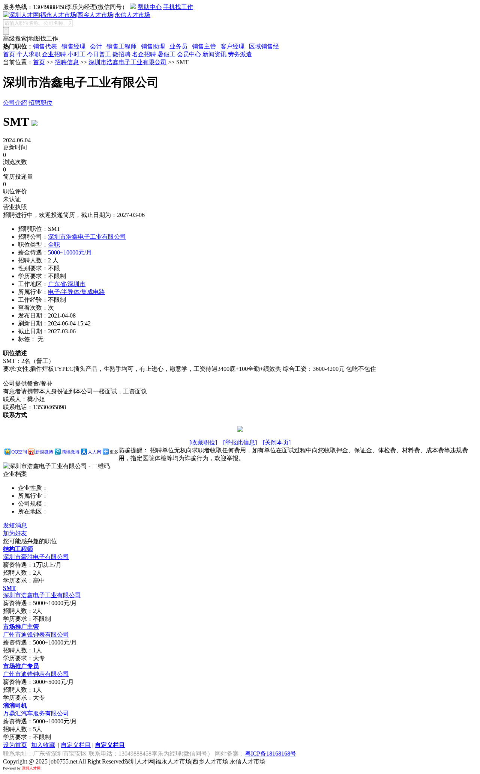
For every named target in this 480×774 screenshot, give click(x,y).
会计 (96, 46)
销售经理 (74, 46)
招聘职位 (40, 102)
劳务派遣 (240, 54)
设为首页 (15, 745)
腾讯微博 (71, 452)
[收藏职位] (203, 442)
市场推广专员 (21, 666)
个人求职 (28, 54)
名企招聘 (144, 54)
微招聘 (121, 54)
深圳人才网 (31, 768)
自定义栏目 (76, 745)
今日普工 (99, 54)
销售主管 (204, 46)
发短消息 (15, 525)
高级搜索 (15, 38)
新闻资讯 (214, 54)
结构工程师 (18, 549)
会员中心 (189, 54)
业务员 (179, 46)
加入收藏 (43, 745)
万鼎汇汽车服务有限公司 (36, 713)
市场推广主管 (21, 626)
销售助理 (153, 46)
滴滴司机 (15, 705)
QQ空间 (19, 452)
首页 (9, 54)
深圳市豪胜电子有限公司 (36, 557)
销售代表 (45, 46)
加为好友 (15, 533)
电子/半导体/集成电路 (76, 292)
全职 (54, 244)
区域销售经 (264, 46)
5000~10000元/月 (70, 252)
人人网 (94, 452)
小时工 (77, 54)
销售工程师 (121, 46)
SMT (9, 588)
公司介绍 (15, 102)
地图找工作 (43, 38)
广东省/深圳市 (67, 284)
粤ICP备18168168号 (270, 753)
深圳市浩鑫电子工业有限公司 (127, 62)
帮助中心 (150, 7)
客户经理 (232, 46)
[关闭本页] (277, 442)
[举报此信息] (240, 442)
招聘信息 (67, 62)
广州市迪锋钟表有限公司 (36, 634)
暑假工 (167, 54)
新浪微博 (44, 452)
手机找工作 (178, 7)
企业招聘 (54, 54)
